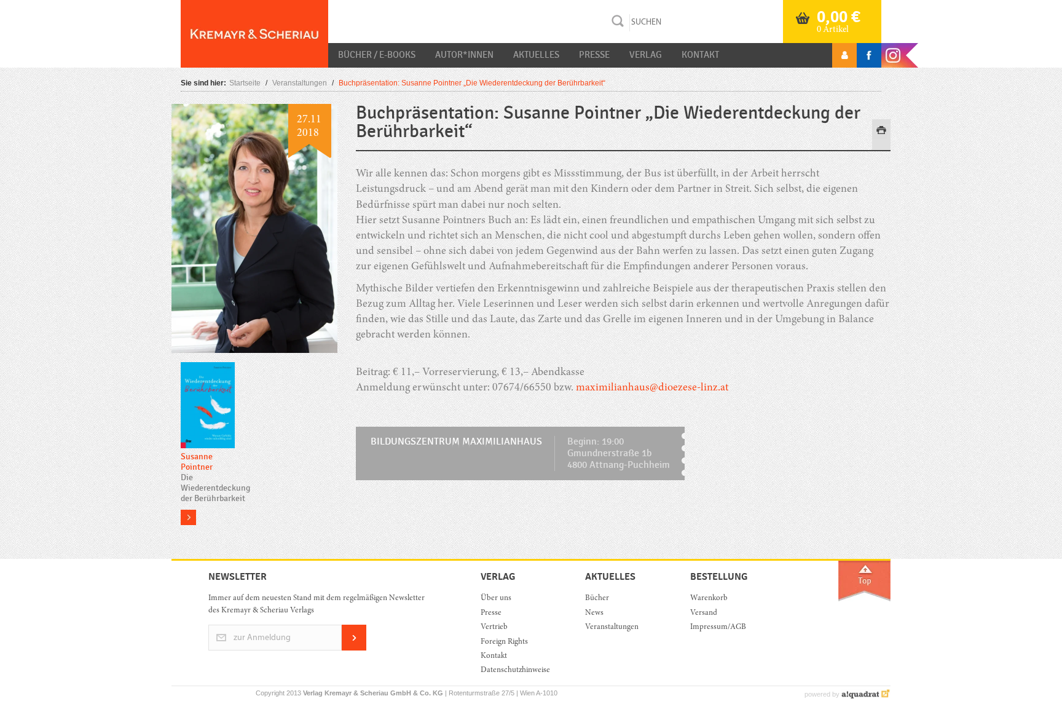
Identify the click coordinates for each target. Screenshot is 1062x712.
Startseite (245, 83)
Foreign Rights (504, 642)
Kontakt (700, 54)
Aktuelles (536, 54)
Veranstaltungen (299, 83)
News (594, 613)
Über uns (496, 599)
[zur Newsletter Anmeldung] (354, 648)
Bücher (597, 599)
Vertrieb (494, 627)
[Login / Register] (844, 55)
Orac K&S (254, 34)
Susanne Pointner (197, 461)
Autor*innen (464, 54)
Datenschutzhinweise (515, 670)
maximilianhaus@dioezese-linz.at (652, 388)
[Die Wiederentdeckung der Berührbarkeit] (208, 406)
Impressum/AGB (718, 627)
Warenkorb (709, 599)
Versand (703, 613)
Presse (594, 54)
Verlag (645, 54)
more (188, 517)
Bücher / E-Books (376, 54)
